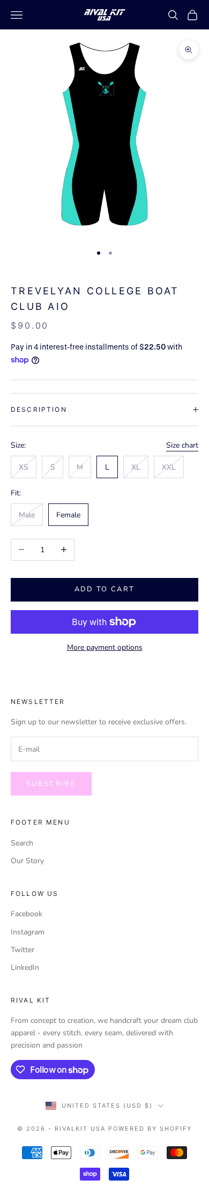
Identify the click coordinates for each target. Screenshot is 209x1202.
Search (22, 843)
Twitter (22, 950)
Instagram (27, 932)
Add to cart (104, 589)
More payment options (105, 647)
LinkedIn (25, 967)
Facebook (26, 914)
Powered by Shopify (150, 1128)
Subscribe (51, 784)
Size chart (182, 445)
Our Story (27, 861)
